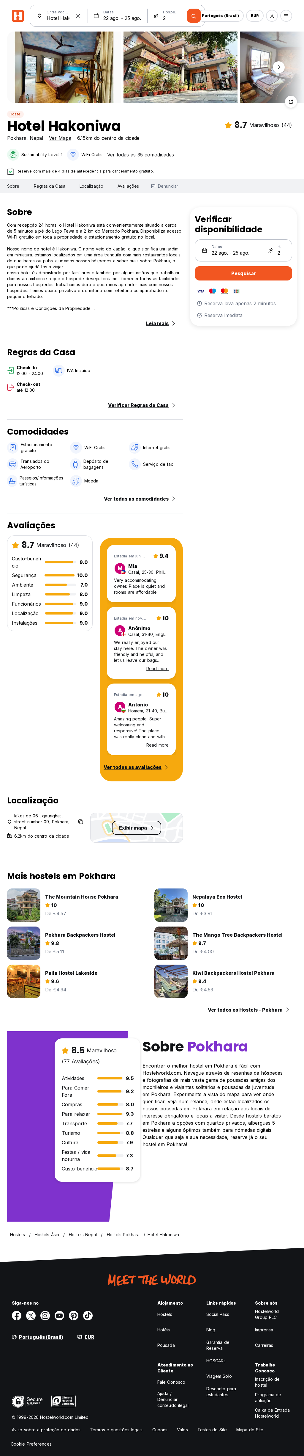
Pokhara (16, 138)
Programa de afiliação (268, 1397)
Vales (182, 1429)
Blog (210, 1329)
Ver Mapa (60, 138)
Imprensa (264, 1329)
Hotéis (163, 1329)
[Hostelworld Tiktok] (88, 1315)
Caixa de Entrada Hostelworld (272, 1413)
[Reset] (78, 16)
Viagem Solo (219, 1376)
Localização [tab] (91, 186)
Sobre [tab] (13, 186)
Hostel (15, 114)
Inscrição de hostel (267, 1382)
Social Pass (217, 1314)
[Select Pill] (272, 16)
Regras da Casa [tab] (49, 186)
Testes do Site (212, 1429)
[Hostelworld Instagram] (45, 1315)
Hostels (164, 1314)
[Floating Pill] (279, 67)
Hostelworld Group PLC (267, 1314)
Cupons (160, 1429)
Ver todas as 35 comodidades (140, 155)
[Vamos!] (194, 16)
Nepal (36, 138)
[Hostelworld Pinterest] (73, 1315)
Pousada (166, 1345)
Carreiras (264, 1345)
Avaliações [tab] (128, 186)
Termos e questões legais (116, 1429)
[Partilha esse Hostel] (291, 102)
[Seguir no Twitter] (31, 1315)
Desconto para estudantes (221, 1391)
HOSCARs (216, 1360)
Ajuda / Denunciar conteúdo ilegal (173, 1399)
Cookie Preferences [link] (31, 1443)
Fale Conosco (171, 1382)
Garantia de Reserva (217, 1345)
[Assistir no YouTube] (59, 1315)
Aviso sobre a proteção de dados (46, 1429)
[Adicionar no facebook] (16, 1315)
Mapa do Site (249, 1429)
